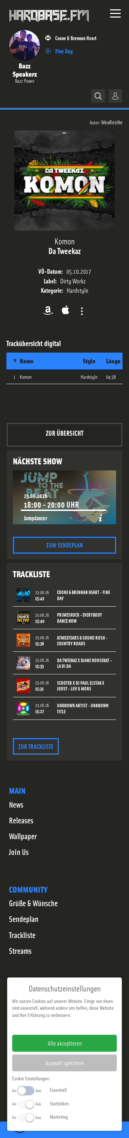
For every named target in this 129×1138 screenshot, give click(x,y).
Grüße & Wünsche (33, 903)
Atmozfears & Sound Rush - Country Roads (82, 641)
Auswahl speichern (65, 1062)
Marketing (59, 1116)
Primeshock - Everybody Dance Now (79, 618)
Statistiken (59, 1103)
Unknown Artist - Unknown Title (83, 708)
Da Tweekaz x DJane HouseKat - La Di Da (84, 663)
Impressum (42, 1026)
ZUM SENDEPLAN (64, 545)
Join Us (19, 851)
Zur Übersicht (64, 432)
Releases (21, 820)
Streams (20, 950)
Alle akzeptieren (65, 1043)
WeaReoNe (112, 121)
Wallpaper (23, 836)
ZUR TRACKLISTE (35, 746)
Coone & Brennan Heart (75, 37)
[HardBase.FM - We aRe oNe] (49, 24)
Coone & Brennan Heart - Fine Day (83, 595)
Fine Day (64, 50)
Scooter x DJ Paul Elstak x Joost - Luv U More (80, 686)
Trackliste (22, 934)
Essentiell (58, 1089)
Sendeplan (23, 918)
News (16, 804)
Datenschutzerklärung (77, 1026)
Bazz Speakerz (25, 69)
